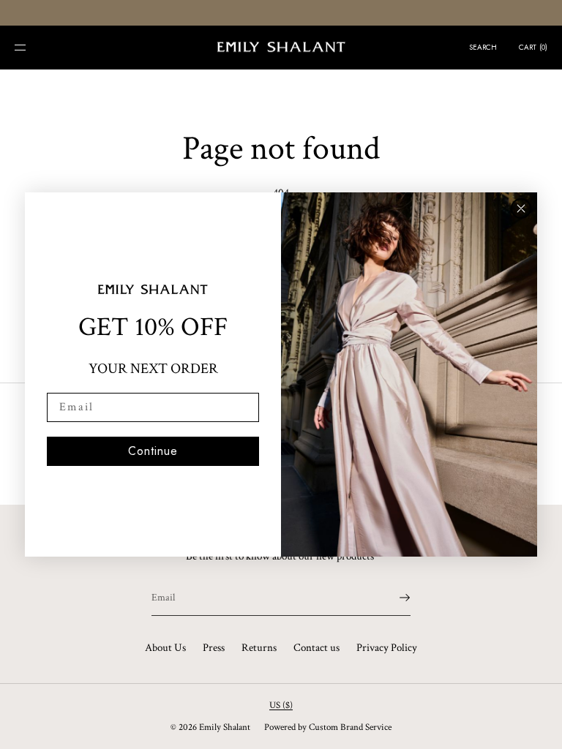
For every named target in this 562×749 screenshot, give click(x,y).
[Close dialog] (521, 208)
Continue (153, 451)
